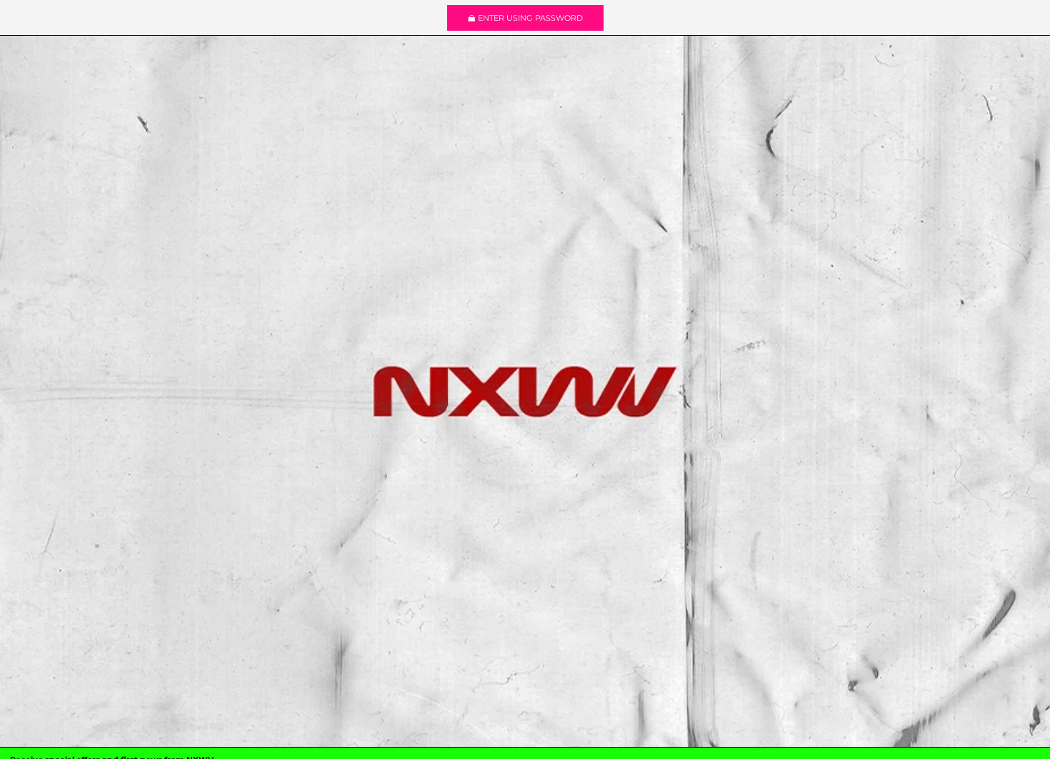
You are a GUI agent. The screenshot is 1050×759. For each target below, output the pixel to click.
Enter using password (530, 18)
